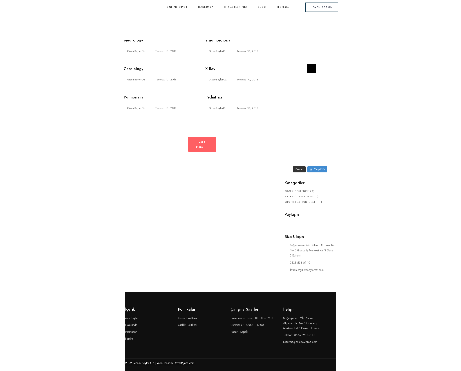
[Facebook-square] (323, 364)
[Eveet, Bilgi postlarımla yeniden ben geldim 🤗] (310, 51)
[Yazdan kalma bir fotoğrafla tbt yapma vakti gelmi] (292, 104)
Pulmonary (133, 97)
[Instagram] (332, 364)
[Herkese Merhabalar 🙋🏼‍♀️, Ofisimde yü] (292, 69)
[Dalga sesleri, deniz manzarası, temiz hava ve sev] (328, 104)
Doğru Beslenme (297, 191)
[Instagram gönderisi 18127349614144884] (310, 122)
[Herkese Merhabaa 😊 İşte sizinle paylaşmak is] (292, 87)
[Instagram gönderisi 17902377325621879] (292, 122)
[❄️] (328, 51)
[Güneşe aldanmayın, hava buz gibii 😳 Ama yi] (328, 87)
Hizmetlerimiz (235, 7)
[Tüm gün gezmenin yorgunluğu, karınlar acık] (328, 122)
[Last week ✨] (292, 51)
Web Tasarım (165, 363)
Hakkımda (206, 7)
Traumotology (217, 40)
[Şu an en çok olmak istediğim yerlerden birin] (310, 140)
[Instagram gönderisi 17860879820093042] (328, 140)
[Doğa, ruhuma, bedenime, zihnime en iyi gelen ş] (310, 104)
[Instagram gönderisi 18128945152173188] (310, 87)
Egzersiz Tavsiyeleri (300, 196)
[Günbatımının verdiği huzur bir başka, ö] (292, 157)
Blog (262, 7)
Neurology (133, 40)
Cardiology (133, 68)
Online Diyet (177, 7)
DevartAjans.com (184, 363)
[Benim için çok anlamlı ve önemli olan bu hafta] (310, 69)
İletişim (283, 7)
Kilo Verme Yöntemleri (302, 202)
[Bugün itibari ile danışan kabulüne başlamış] (328, 69)
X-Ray (210, 68)
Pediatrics (213, 97)
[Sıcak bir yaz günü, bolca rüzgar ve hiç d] (292, 140)
